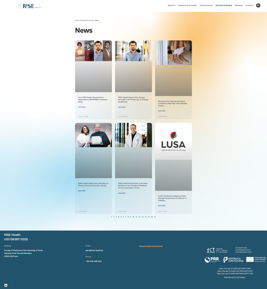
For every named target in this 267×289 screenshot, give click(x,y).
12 (139, 217)
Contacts (249, 5)
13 (142, 217)
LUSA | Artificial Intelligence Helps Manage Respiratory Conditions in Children (172, 198)
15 (149, 217)
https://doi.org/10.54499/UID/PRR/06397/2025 (235, 271)
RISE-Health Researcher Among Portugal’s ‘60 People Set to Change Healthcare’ (133, 99)
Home (77, 20)
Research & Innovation (187, 5)
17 (155, 217)
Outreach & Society (224, 5)
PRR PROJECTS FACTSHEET (234, 278)
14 (146, 217)
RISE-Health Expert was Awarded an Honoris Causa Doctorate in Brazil (93, 184)
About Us (171, 5)
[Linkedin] (5, 285)
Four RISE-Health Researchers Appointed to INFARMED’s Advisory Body (92, 99)
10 (133, 217)
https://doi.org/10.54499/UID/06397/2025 (235, 269)
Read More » (82, 107)
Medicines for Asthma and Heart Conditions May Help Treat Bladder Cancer (172, 103)
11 (136, 217)
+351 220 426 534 (94, 261)
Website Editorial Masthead (151, 246)
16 (152, 217)
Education (239, 5)
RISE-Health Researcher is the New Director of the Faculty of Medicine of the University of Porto (133, 185)
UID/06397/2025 (16, 239)
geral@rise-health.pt (94, 250)
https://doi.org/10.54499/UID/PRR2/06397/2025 (235, 274)
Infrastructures (206, 5)
